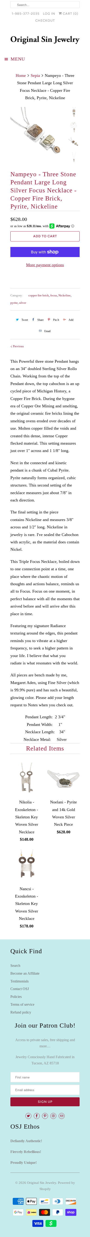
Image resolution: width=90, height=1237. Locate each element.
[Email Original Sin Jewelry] (62, 1116)
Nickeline (64, 295)
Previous (18, 346)
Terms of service (22, 1004)
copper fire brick (38, 295)
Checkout (45, 21)
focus (53, 295)
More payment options (45, 265)
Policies (16, 997)
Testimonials (19, 981)
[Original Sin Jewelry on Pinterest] (45, 1116)
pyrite (14, 302)
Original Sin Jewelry (41, 1183)
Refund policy (20, 1012)
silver (22, 302)
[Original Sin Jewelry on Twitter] (28, 1116)
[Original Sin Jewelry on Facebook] (37, 1116)
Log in (49, 14)
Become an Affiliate (24, 973)
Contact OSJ (19, 989)
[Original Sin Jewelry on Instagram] (53, 1116)
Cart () (70, 14)
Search (15, 966)
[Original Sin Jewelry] (45, 40)
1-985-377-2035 (25, 14)
